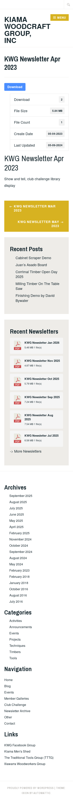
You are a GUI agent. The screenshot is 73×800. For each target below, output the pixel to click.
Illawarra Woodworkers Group (24, 764)
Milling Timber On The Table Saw (37, 286)
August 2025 (18, 502)
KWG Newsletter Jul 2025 (42, 436)
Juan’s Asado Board (31, 264)
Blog (7, 686)
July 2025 (16, 508)
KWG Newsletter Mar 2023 (35, 208)
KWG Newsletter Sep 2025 (42, 397)
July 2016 (16, 601)
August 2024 (18, 558)
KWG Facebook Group (19, 745)
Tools (13, 658)
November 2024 (20, 539)
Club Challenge (15, 704)
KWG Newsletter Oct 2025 (42, 379)
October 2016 (18, 589)
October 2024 (18, 545)
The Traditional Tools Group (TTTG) (29, 757)
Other (8, 717)
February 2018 (19, 576)
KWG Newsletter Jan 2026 (42, 343)
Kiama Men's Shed (17, 751)
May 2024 (16, 564)
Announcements (20, 627)
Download (14, 87)
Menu (61, 17)
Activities (15, 620)
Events (14, 633)
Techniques (17, 645)
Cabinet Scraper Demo (33, 257)
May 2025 (16, 520)
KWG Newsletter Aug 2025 (39, 417)
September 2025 (20, 495)
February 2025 (19, 533)
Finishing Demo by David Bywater (35, 298)
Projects (15, 639)
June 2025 (16, 514)
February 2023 (19, 570)
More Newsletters (27, 451)
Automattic (42, 793)
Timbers (15, 652)
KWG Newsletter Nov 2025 (42, 361)
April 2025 (16, 527)
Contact (9, 723)
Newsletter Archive (17, 711)
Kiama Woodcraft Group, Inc (27, 29)
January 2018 (18, 583)
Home (8, 680)
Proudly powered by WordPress (30, 788)
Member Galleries (16, 698)
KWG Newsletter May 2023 (38, 223)
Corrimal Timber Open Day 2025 (36, 274)
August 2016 (18, 595)
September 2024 (20, 551)
